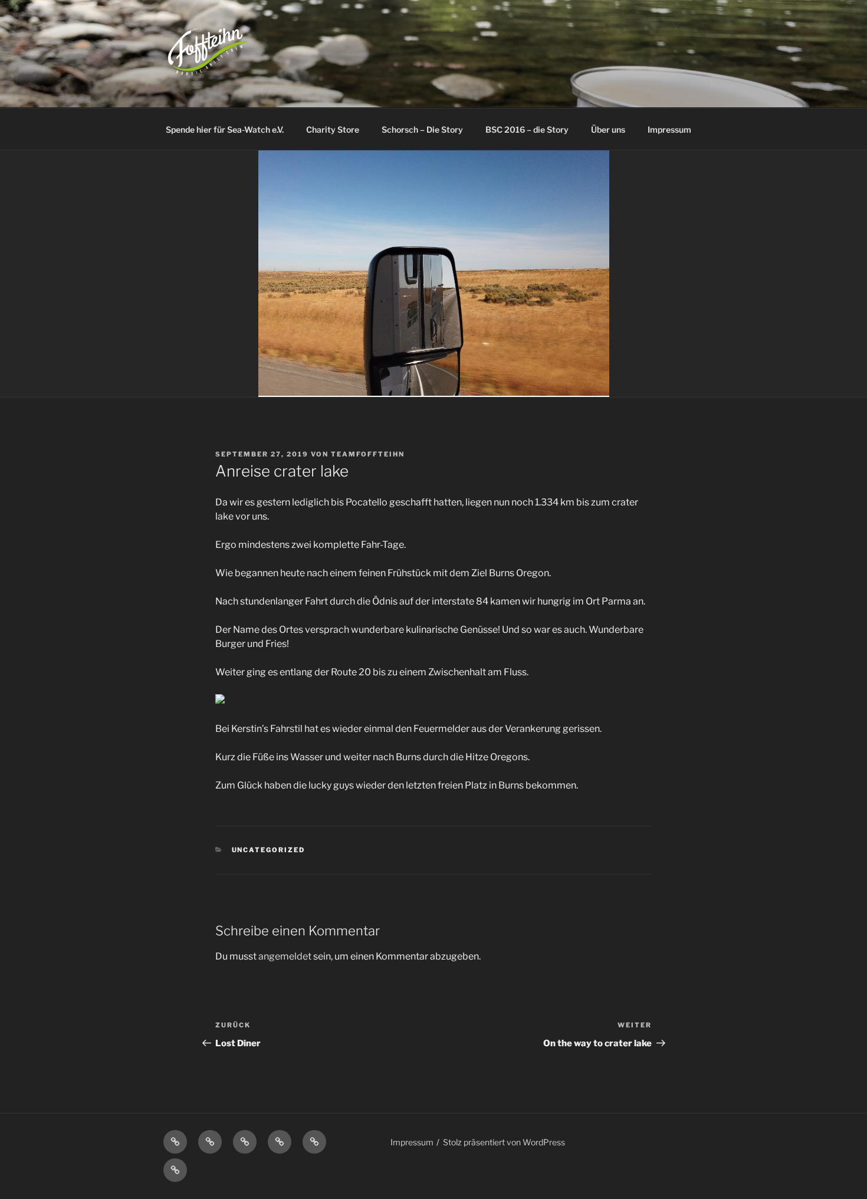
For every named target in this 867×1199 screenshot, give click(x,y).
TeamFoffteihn (368, 454)
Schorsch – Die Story (422, 129)
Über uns (608, 129)
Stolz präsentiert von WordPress (504, 1142)
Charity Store (332, 129)
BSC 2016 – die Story (527, 129)
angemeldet (284, 956)
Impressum (669, 129)
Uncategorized (269, 850)
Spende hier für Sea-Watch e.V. (225, 129)
